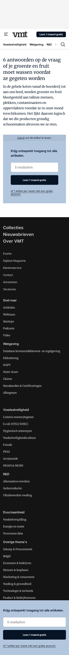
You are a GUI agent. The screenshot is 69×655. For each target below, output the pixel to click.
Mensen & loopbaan (15, 570)
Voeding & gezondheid (17, 584)
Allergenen (10, 392)
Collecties (13, 227)
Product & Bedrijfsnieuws (19, 598)
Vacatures (9, 289)
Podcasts (8, 328)
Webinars (9, 314)
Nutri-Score (10, 372)
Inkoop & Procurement (17, 549)
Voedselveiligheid (16, 410)
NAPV (7, 365)
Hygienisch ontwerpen (17, 431)
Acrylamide (10, 458)
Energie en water (13, 526)
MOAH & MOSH (13, 465)
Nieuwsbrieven (18, 234)
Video (6, 335)
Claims (7, 379)
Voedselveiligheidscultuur (19, 438)
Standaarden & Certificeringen (22, 386)
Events (7, 253)
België (7, 556)
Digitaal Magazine (14, 260)
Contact (8, 275)
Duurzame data (13, 533)
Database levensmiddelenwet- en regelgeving (31, 351)
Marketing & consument (18, 577)
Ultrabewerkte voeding (17, 495)
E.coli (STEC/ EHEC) (15, 424)
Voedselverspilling (14, 519)
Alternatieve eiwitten (16, 481)
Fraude (7, 444)
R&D (6, 474)
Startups (8, 321)
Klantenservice (12, 267)
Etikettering (10, 358)
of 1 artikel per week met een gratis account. (29, 645)
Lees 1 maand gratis (51, 34)
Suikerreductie (12, 488)
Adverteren (10, 282)
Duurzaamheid (14, 512)
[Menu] (6, 34)
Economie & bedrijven (17, 563)
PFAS (6, 451)
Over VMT (13, 241)
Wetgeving (11, 344)
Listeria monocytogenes (18, 417)
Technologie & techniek (18, 591)
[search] (63, 44)
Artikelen (9, 307)
